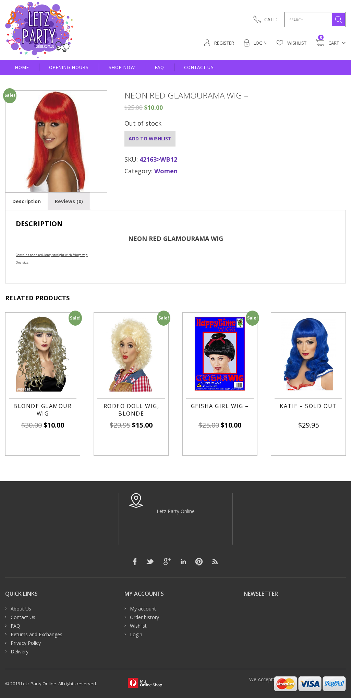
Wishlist (296, 43)
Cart (329, 42)
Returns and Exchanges (36, 634)
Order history (144, 617)
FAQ (159, 67)
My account (143, 608)
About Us (21, 608)
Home (22, 67)
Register (223, 43)
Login (260, 43)
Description (26, 201)
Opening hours (69, 67)
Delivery (19, 651)
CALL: (270, 19)
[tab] (26, 201)
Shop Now (122, 67)
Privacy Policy (26, 643)
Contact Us (199, 67)
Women (166, 171)
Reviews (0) (69, 201)
